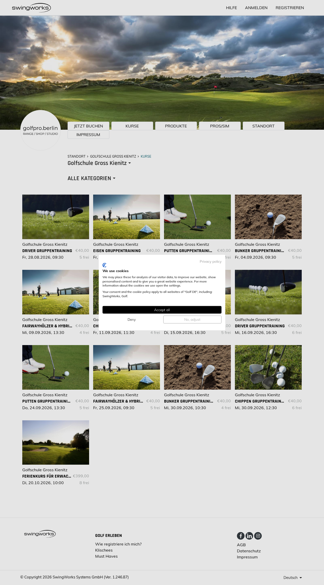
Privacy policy (210, 261)
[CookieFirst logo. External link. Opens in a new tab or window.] (104, 265)
